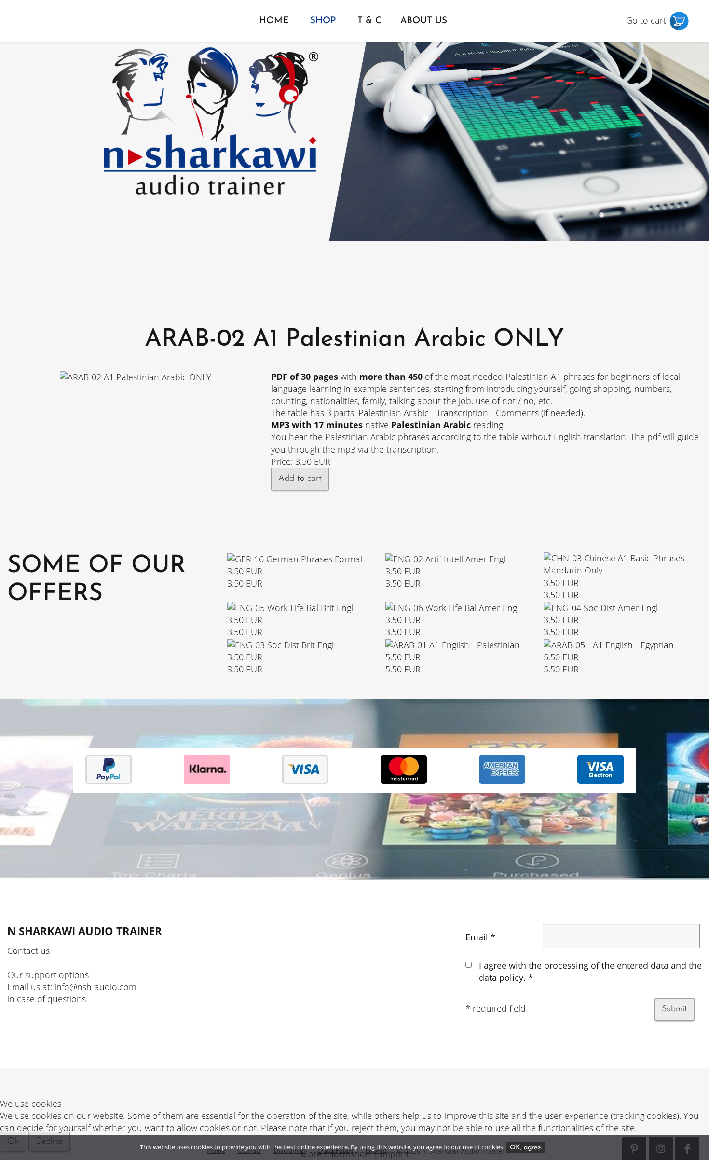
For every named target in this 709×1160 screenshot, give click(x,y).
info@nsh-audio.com (95, 986)
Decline (49, 1141)
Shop (323, 21)
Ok (13, 1141)
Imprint (394, 1154)
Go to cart (647, 20)
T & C (369, 21)
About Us (423, 21)
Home (273, 21)
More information (335, 1154)
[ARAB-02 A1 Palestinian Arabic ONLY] (135, 376)
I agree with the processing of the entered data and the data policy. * (590, 971)
